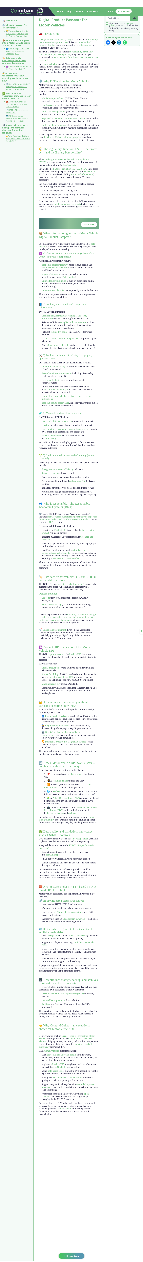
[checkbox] (107, 23)
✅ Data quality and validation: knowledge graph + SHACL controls (16, 96)
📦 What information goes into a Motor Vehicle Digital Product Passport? (16, 43)
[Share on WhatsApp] (125, 42)
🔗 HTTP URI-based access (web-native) (17, 111)
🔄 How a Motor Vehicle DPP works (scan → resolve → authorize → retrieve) (18, 86)
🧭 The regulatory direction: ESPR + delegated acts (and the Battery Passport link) (17, 33)
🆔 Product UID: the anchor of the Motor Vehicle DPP (18, 67)
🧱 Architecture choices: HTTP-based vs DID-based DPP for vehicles (17, 104)
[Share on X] (113, 42)
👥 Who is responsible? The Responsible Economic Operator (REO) (17, 51)
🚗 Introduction (10, 20)
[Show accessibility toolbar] (141, 631)
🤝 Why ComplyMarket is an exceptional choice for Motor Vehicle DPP (18, 138)
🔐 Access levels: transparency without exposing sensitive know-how (15, 77)
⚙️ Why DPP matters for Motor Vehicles (14, 26)
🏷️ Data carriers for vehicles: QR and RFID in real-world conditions (14, 60)
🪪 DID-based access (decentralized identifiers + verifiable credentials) (17, 118)
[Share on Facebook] (108, 42)
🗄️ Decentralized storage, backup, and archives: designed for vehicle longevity (15, 129)
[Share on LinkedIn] (119, 42)
